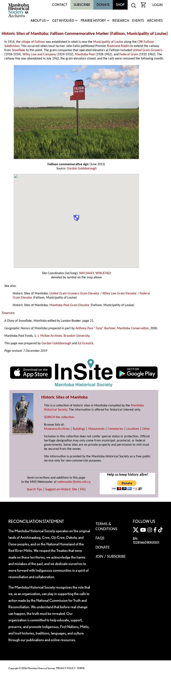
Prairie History (93, 21)
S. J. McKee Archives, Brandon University (61, 336)
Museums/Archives (57, 429)
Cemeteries (115, 429)
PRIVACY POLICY (66, 668)
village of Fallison (33, 42)
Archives (155, 21)
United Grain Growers (147, 50)
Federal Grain (128, 54)
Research (120, 21)
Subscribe (82, 5)
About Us (38, 21)
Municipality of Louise (146, 34)
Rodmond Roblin (118, 46)
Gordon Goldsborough (82, 168)
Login (157, 5)
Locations (132, 429)
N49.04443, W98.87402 (95, 273)
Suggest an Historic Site (61, 489)
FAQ (83, 489)
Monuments (96, 429)
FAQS (100, 538)
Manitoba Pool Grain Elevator (69, 305)
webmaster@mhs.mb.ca (73, 482)
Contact (59, 5)
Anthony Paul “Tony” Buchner (95, 328)
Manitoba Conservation (133, 328)
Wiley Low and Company (39, 54)
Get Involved (63, 21)
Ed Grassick (85, 343)
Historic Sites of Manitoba (25, 34)
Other (146, 429)
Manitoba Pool (85, 54)
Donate (103, 5)
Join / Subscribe (111, 557)
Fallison (118, 34)
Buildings (79, 429)
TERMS (80, 668)
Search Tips (34, 489)
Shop (120, 5)
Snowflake (18, 50)
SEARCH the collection (59, 417)
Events (138, 21)
